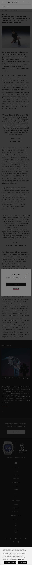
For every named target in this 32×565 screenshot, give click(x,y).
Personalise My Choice (10, 562)
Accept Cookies (22, 562)
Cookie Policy (20, 559)
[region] (16, 556)
